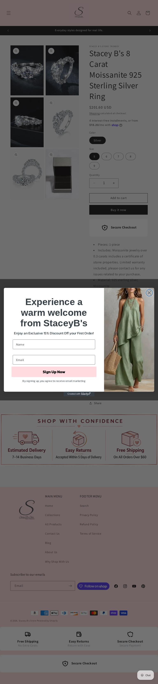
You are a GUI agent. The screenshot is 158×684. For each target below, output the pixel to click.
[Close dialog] (149, 292)
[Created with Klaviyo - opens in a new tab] (79, 394)
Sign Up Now (54, 372)
